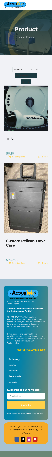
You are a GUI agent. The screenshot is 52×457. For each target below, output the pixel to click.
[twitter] (23, 439)
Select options (18, 156)
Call (19, 350)
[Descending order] (37, 69)
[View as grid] (23, 81)
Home (21, 36)
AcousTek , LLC (34, 426)
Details (45, 156)
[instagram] (29, 439)
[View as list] (28, 81)
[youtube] (35, 439)
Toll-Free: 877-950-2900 (33, 350)
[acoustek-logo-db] (15, 2)
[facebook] (17, 439)
